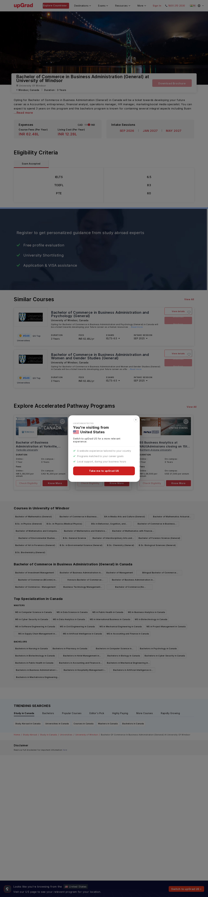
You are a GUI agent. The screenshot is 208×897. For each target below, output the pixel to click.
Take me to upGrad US (104, 470)
